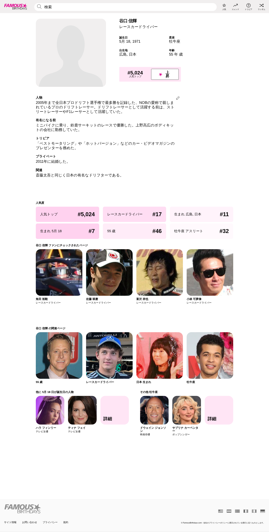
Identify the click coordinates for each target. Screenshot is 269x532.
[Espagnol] (229, 511)
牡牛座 (174, 41)
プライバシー (50, 522)
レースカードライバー (138, 27)
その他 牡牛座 (149, 392)
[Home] (68, 508)
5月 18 (124, 41)
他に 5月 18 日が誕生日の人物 (55, 392)
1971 (136, 41)
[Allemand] (262, 511)
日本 (132, 54)
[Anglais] (220, 511)
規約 (65, 522)
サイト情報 (10, 522)
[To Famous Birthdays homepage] (16, 6)
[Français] (245, 511)
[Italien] (254, 511)
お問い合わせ (29, 522)
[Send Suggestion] (178, 98)
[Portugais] (237, 511)
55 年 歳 (176, 54)
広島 (123, 54)
